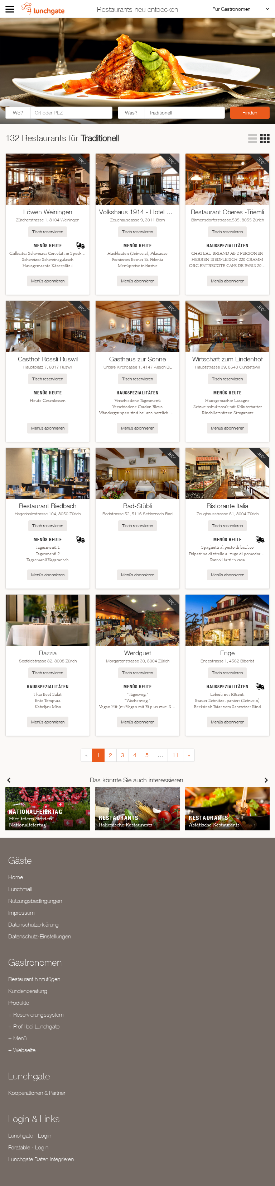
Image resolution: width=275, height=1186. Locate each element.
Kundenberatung (27, 991)
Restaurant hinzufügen (34, 979)
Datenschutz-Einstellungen (39, 936)
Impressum (21, 912)
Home (15, 877)
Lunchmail (20, 889)
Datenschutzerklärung (33, 924)
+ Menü (17, 1038)
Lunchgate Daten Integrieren (41, 1159)
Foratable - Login (28, 1147)
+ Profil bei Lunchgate (33, 1026)
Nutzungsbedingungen (35, 900)
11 (175, 755)
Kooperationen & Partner (36, 1092)
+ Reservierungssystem (36, 1014)
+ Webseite (21, 1050)
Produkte (18, 1002)
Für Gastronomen (231, 9)
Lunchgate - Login (29, 1135)
